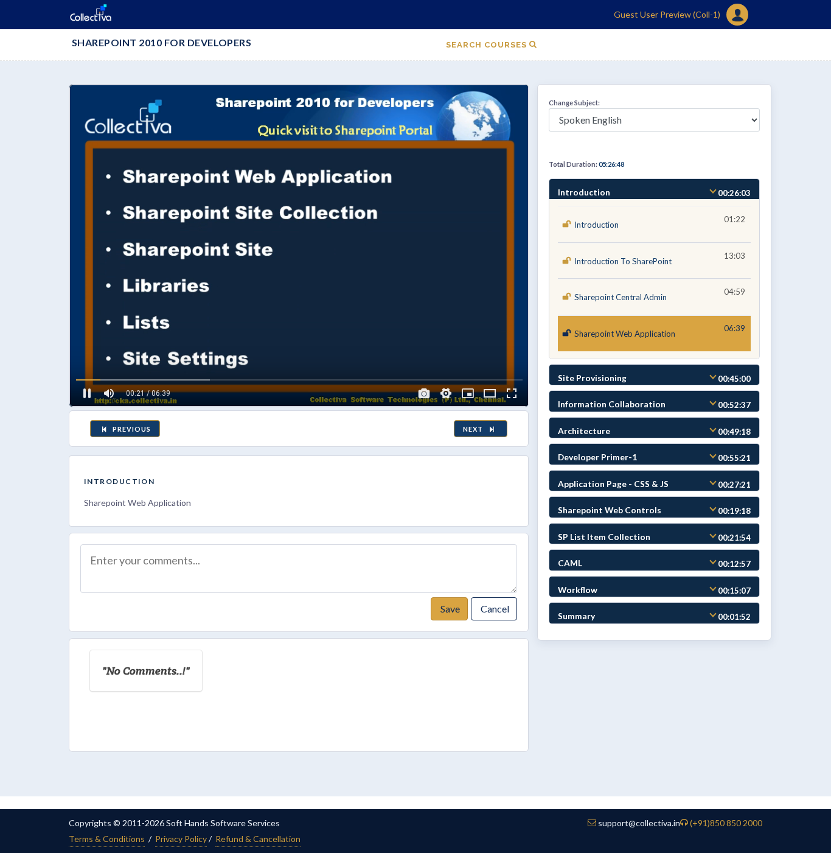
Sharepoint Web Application (624, 334)
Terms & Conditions (107, 839)
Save (449, 608)
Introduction (119, 481)
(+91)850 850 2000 (726, 823)
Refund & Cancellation (258, 839)
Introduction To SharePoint (623, 261)
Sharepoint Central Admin (620, 297)
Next (475, 429)
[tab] (654, 189)
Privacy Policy (181, 839)
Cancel (494, 608)
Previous (131, 429)
